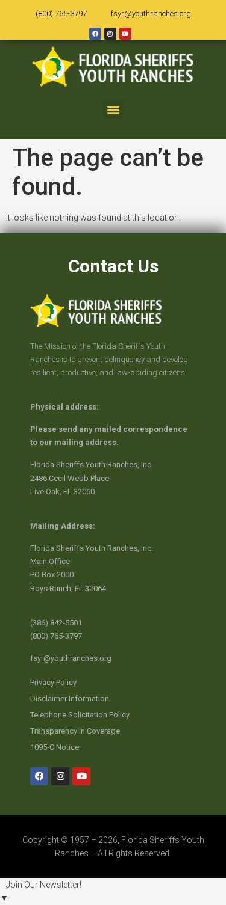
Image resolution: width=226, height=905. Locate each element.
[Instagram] (110, 34)
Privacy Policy (53, 682)
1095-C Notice (54, 747)
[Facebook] (95, 34)
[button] (113, 109)
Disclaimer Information (69, 698)
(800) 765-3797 (61, 13)
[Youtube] (125, 34)
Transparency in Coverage (75, 730)
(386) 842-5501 (56, 622)
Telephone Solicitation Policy (80, 714)
